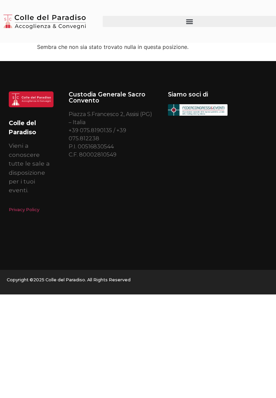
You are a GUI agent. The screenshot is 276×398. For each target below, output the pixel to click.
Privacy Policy (24, 209)
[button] (189, 21)
